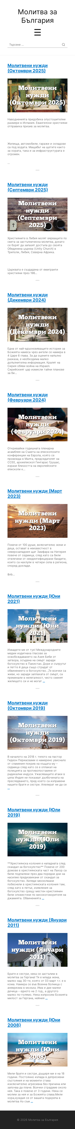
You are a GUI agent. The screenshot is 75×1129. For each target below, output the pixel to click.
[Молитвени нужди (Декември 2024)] (38, 325)
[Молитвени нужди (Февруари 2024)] (38, 425)
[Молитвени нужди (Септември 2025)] (38, 214)
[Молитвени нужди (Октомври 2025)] (38, 95)
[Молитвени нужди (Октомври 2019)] (38, 733)
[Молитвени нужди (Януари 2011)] (38, 950)
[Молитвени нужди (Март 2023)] (38, 521)
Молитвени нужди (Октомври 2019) (28, 705)
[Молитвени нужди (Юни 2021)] (38, 626)
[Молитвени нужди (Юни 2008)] (38, 1050)
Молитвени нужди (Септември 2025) (28, 187)
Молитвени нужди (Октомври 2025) (28, 68)
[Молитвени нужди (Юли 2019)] (38, 840)
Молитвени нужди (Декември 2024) (28, 297)
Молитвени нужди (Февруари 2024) (28, 397)
